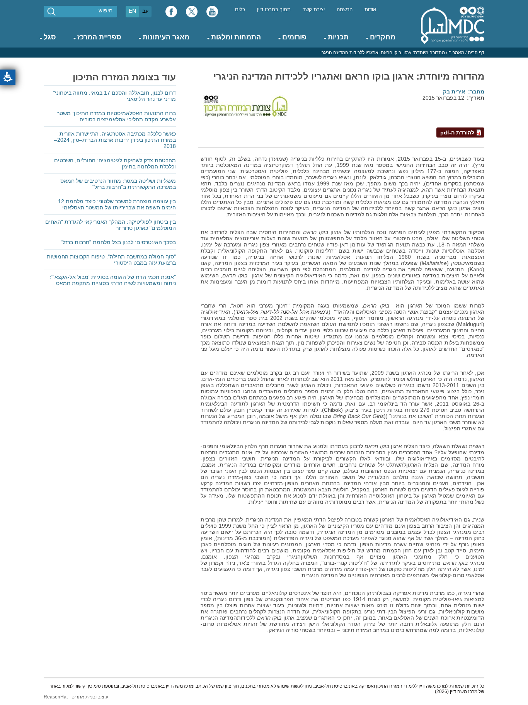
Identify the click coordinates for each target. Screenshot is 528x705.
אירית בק (454, 91)
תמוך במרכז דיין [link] (274, 9)
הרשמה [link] (345, 9)
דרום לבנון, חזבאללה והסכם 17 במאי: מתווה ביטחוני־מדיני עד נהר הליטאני (114, 96)
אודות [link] (370, 9)
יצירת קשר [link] (314, 9)
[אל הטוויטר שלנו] (192, 13)
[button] (7, 77)
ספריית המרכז (99, 37)
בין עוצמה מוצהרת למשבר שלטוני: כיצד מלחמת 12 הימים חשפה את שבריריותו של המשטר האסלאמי (117, 204)
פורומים (294, 37)
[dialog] (264, 53)
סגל (50, 37)
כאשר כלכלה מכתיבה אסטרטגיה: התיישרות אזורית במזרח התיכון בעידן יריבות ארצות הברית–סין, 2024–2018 (115, 140)
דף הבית (476, 52)
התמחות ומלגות (236, 37)
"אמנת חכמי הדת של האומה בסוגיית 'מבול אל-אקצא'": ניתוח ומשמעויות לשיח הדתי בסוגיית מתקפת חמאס (113, 280)
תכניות (338, 37)
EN (132, 11)
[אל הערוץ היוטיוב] (212, 13)
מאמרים (456, 52)
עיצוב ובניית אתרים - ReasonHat (76, 697)
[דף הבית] (452, 25)
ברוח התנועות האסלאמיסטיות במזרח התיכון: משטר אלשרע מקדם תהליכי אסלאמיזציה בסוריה (116, 116)
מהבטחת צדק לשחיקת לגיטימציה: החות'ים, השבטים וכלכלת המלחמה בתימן (115, 163)
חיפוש (105, 10)
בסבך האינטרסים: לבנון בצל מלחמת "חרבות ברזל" (118, 242)
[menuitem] (370, 9)
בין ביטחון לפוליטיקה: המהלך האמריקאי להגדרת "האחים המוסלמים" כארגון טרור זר (110, 225)
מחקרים (382, 37)
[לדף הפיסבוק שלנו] (171, 13)
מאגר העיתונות (166, 37)
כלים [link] (240, 9)
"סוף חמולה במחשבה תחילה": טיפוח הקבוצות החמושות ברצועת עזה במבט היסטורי (111, 259)
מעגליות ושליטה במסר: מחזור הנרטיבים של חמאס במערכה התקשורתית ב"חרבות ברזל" (118, 184)
